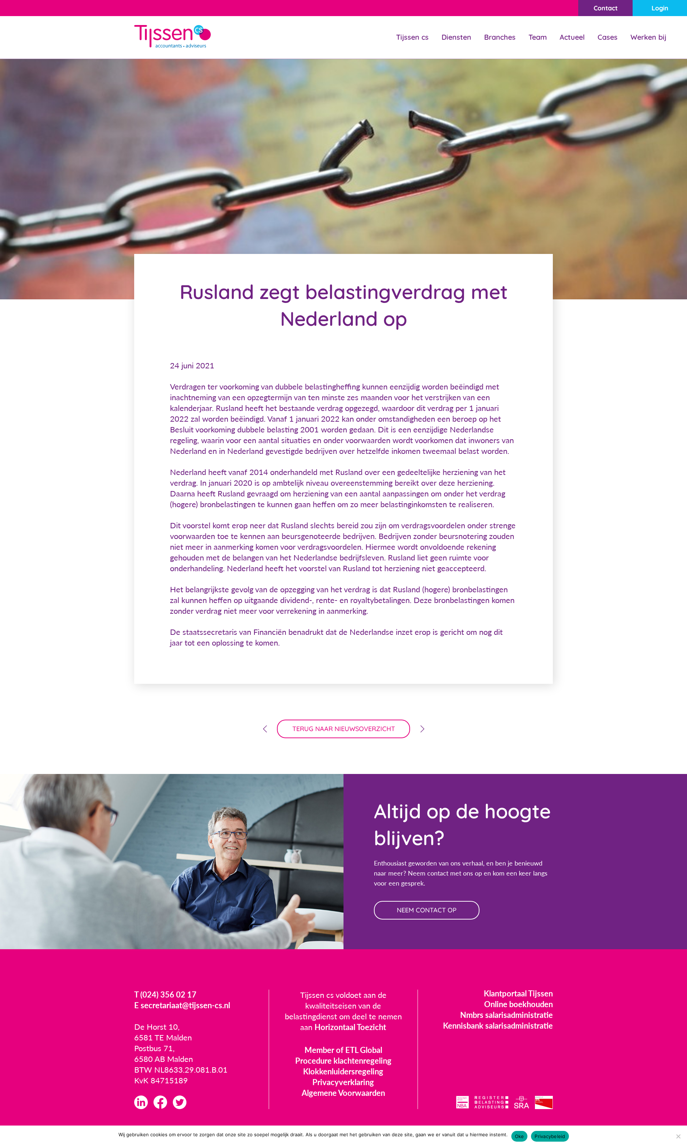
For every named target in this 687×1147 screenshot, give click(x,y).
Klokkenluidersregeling (343, 1071)
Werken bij (648, 37)
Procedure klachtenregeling (343, 1060)
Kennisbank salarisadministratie (498, 1025)
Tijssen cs (412, 37)
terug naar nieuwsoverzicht (343, 729)
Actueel (572, 37)
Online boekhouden (518, 1004)
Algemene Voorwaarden (343, 1093)
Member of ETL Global (343, 1050)
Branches (500, 37)
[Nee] (678, 1136)
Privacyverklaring (343, 1082)
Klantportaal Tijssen (518, 993)
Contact (606, 8)
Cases (608, 37)
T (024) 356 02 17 (165, 994)
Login (660, 8)
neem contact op (427, 910)
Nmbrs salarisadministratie (506, 1015)
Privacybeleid (550, 1136)
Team (537, 37)
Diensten (456, 37)
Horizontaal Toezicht (350, 1027)
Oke (519, 1136)
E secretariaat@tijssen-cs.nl (182, 1005)
